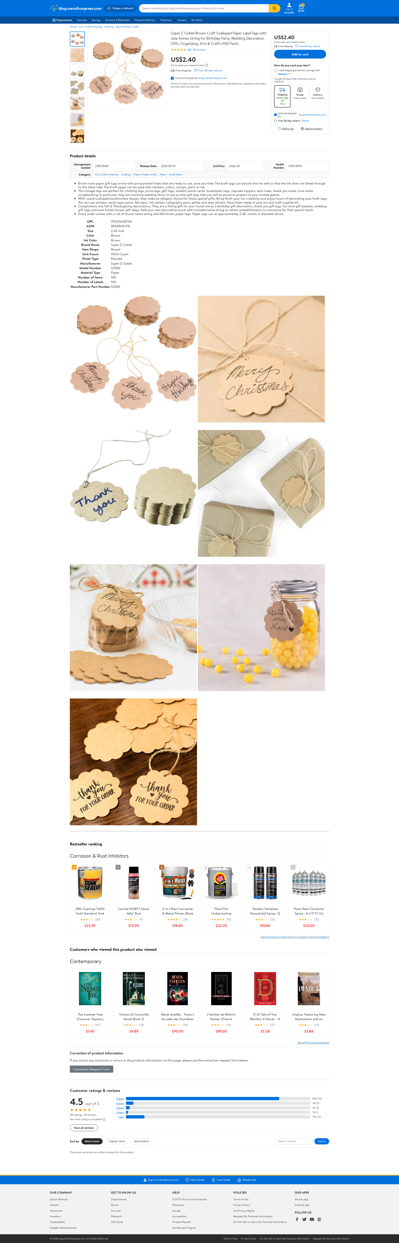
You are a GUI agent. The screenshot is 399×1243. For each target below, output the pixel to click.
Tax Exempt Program (184, 1228)
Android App (302, 1205)
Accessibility (179, 1216)
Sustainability (57, 1222)
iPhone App (301, 1199)
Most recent (92, 1141)
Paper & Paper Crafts (127, 26)
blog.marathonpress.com (213, 78)
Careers (181, 20)
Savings (96, 20)
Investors (55, 1216)
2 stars (120, 1112)
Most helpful (141, 1141)
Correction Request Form (91, 1069)
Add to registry (314, 128)
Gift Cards (117, 1222)
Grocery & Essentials (117, 20)
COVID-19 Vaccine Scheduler (189, 1199)
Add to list (288, 128)
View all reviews (84, 1128)
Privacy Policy (241, 1205)
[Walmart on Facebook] (297, 1219)
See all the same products (313, 1042)
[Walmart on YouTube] (312, 1219)
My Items (196, 20)
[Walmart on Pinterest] (319, 1219)
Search (322, 1141)
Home (73, 26)
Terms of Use (241, 1199)
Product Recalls (181, 1222)
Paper (163, 174)
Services (82, 20)
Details (305, 120)
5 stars (120, 1098)
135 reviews (199, 49)
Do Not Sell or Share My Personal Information (260, 1222)
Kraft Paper (176, 174)
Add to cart (300, 54)
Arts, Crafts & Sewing (90, 26)
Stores (114, 1205)
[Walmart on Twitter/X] (304, 1219)
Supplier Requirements (63, 1228)
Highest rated (117, 1141)
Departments (64, 20)
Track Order (224, 1180)
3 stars (120, 1107)
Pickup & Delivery (144, 20)
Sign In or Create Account (163, 1180)
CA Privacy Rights (243, 1210)
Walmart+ (117, 1216)
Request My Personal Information (252, 1216)
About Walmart (59, 1199)
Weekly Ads (249, 1180)
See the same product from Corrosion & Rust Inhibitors (295, 937)
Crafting (108, 26)
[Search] (274, 8)
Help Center (197, 1180)
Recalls (176, 1210)
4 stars (120, 1103)
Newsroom (56, 1210)
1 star (121, 1116)
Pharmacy (166, 20)
